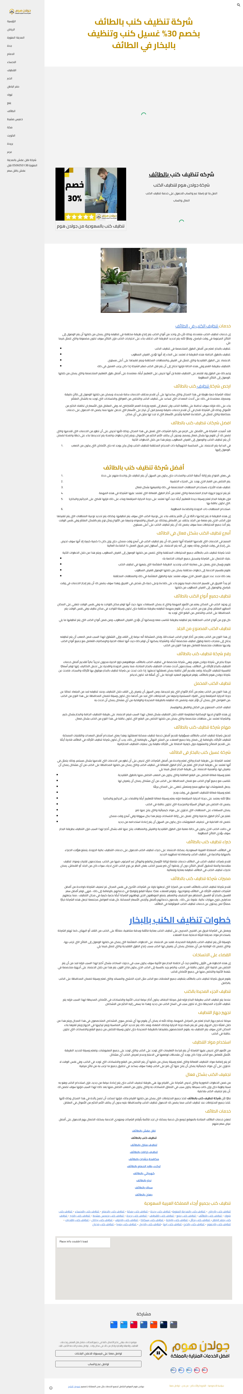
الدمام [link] (11, 53)
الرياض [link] (11, 29)
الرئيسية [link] (11, 21)
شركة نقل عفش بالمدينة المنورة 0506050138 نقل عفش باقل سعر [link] (22, 165)
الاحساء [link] (11, 62)
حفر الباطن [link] (13, 86)
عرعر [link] (9, 151)
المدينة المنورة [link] (16, 37)
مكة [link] (9, 127)
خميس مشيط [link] (15, 119)
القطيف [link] (11, 70)
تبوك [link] (9, 94)
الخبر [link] (9, 78)
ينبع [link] (9, 102)
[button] (238, 5)
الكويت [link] (11, 135)
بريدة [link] (10, 143)
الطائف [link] (11, 111)
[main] (144, 33)
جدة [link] (9, 45)
